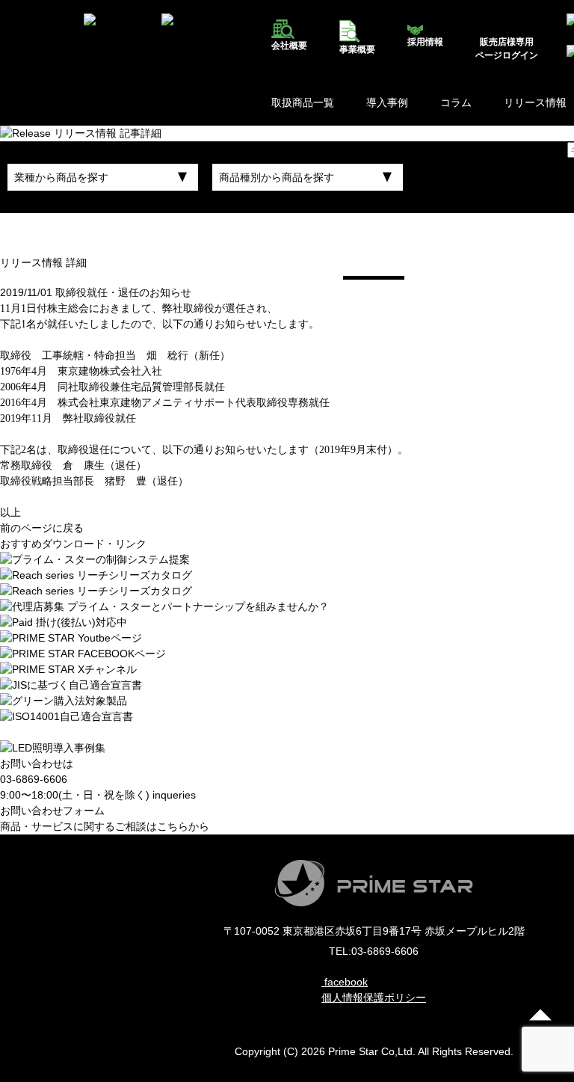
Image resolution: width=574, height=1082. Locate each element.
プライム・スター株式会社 (32, 36)
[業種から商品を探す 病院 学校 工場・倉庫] (102, 177)
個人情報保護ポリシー (373, 997)
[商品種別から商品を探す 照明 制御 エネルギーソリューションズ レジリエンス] (307, 177)
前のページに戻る (42, 528)
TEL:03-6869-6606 (374, 951)
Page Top (540, 1014)
